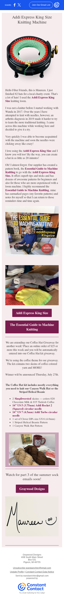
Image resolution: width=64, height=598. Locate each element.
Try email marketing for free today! (32, 593)
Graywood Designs (32, 488)
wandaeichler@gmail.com (36, 576)
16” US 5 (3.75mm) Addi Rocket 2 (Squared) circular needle (32, 407)
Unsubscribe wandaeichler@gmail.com (32, 568)
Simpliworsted (23, 398)
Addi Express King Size (37, 151)
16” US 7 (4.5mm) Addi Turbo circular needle (35, 413)
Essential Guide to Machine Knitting (27, 190)
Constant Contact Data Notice (39, 572)
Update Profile (17, 572)
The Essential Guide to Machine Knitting (32, 327)
